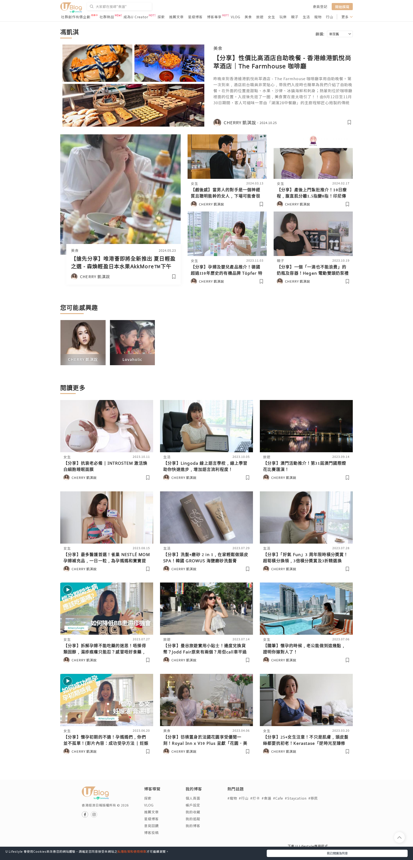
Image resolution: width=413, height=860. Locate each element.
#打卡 (255, 798)
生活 (306, 16)
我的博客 (193, 825)
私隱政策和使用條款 (131, 851)
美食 (248, 16)
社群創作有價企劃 (75, 16)
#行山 (243, 798)
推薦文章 (176, 16)
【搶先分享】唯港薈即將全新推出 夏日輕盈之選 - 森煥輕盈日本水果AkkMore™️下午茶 (123, 266)
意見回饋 (151, 825)
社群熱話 (107, 16)
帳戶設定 (193, 805)
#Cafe (278, 798)
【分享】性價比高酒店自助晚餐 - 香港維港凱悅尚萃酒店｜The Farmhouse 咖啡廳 (282, 62)
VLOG (235, 16)
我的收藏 (193, 811)
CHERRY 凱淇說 (83, 359)
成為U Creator (135, 16)
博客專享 (214, 16)
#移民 (313, 798)
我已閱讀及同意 (337, 853)
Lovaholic (132, 359)
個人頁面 (193, 798)
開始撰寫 (342, 6)
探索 (161, 16)
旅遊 (260, 16)
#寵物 (232, 798)
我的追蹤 (193, 818)
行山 (329, 16)
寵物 (318, 16)
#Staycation (296, 798)
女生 (271, 16)
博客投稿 (151, 832)
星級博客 (195, 16)
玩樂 (283, 16)
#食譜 (266, 798)
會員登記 (320, 6)
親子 (294, 16)
